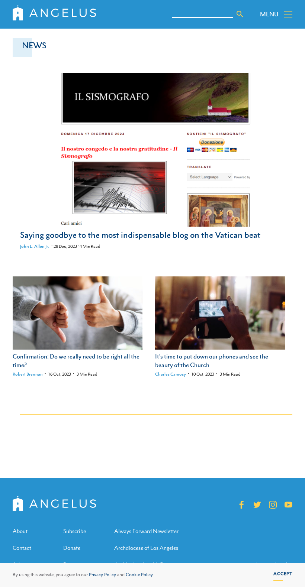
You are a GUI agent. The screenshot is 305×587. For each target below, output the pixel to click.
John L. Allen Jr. (34, 246)
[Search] (239, 14)
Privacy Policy (102, 575)
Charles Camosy (170, 374)
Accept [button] (282, 573)
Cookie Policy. (140, 575)
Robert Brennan (28, 374)
